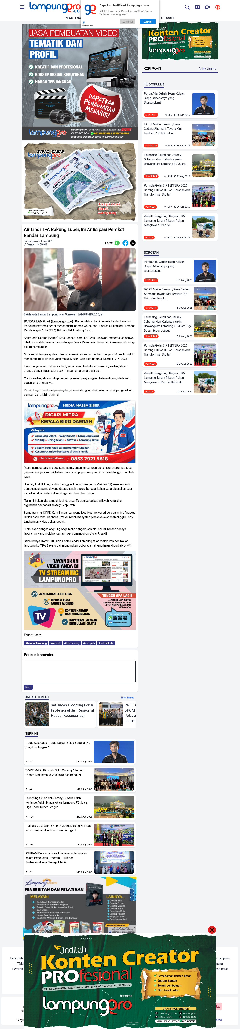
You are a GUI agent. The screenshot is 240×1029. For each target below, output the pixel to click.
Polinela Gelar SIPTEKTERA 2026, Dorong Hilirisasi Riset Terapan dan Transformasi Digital (58, 828)
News (69, 17)
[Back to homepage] (54, 7)
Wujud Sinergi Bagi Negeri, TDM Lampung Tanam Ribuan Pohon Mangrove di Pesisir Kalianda (164, 377)
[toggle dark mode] (217, 7)
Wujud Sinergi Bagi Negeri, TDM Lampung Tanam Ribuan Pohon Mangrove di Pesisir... (164, 220)
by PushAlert (88, 25)
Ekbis (78, 17)
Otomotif (167, 17)
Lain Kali (127, 21)
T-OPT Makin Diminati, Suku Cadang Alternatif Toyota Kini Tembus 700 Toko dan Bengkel (55, 773)
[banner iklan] (80, 82)
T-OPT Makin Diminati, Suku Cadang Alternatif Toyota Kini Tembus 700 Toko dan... (163, 128)
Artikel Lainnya (207, 68)
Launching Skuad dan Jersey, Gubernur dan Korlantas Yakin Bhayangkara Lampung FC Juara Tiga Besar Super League (56, 802)
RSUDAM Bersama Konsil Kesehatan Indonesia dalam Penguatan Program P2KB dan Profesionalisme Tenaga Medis (56, 858)
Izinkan (147, 21)
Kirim (28, 687)
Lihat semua (127, 697)
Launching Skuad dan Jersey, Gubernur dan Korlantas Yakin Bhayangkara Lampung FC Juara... (165, 159)
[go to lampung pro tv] (207, 7)
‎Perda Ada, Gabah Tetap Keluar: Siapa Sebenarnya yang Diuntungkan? (57, 745)
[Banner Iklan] (180, 41)
